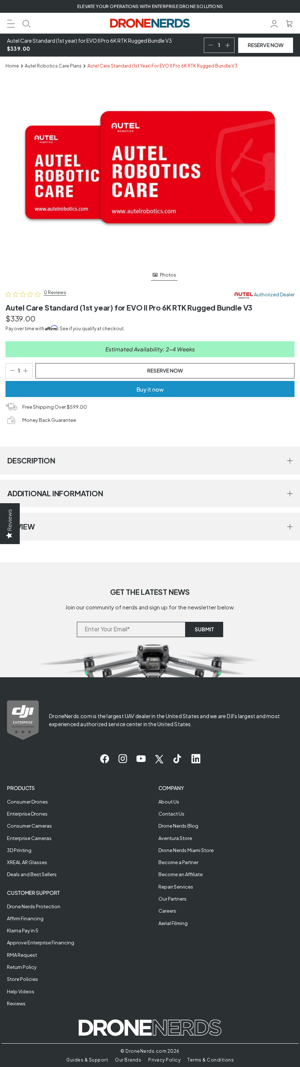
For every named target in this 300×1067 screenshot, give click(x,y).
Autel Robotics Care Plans (53, 66)
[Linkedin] (195, 759)
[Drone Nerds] (150, 23)
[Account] (274, 22)
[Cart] (289, 22)
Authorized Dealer (274, 295)
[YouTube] (141, 759)
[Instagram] (123, 759)
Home (12, 66)
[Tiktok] (177, 759)
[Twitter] (159, 759)
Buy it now (150, 389)
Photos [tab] (168, 275)
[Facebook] (104, 759)
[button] (11, 22)
